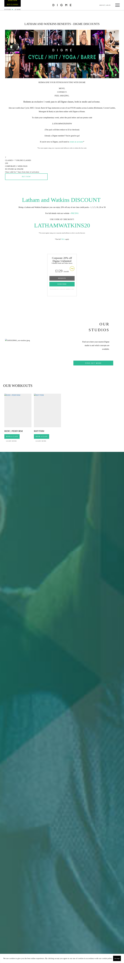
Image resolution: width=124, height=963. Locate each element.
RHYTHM (39, 431)
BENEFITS (62, 278)
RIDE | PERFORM (13, 431)
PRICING (75, 213)
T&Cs (63, 239)
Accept (117, 958)
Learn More (11, 441)
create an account (76, 142)
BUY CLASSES (12, 4)
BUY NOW (26, 177)
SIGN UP (102, 5)
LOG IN (108, 5)
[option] (18, 419)
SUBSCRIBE (61, 284)
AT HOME (18, 9)
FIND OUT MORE (93, 363)
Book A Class (12, 436)
